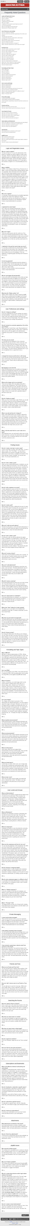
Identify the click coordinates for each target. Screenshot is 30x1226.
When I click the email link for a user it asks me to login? (13, 44)
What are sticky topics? (6, 77)
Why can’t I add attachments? (8, 58)
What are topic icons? (6, 80)
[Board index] (15, 5)
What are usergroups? (6, 87)
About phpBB (18, 1154)
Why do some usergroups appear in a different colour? (13, 91)
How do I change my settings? (8, 32)
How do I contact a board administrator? (10, 142)
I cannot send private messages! (8, 98)
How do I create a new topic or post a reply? (11, 49)
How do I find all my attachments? (9, 132)
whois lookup (22, 1180)
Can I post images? (6, 73)
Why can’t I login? (5, 22)
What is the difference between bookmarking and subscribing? (15, 122)
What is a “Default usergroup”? (8, 92)
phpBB (8, 376)
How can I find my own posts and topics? (10, 117)
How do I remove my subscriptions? (9, 126)
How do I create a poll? (6, 53)
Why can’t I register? (6, 20)
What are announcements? (7, 76)
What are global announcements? (9, 74)
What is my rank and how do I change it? (10, 43)
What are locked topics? (7, 78)
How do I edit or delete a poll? (8, 55)
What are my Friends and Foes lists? (9, 106)
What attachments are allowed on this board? (11, 130)
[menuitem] (4, 1)
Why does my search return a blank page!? (11, 115)
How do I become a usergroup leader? (10, 89)
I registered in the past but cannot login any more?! (12, 24)
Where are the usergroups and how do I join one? (12, 88)
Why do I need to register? (7, 17)
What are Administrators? (7, 84)
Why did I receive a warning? (8, 59)
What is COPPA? (5, 18)
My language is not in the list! (8, 39)
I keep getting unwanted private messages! (11, 99)
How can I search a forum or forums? (9, 112)
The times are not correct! (7, 36)
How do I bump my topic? (7, 64)
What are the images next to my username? (11, 40)
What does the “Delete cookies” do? (9, 28)
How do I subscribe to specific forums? (10, 125)
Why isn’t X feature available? (8, 138)
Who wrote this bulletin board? (8, 136)
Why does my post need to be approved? (10, 63)
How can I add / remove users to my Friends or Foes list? (13, 108)
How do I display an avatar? (7, 41)
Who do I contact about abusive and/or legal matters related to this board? (14, 140)
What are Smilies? (5, 72)
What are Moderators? (6, 85)
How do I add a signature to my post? (9, 51)
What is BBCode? (5, 69)
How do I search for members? (8, 116)
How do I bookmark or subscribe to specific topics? (12, 123)
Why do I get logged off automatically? (10, 26)
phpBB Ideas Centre (10, 1166)
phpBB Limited (12, 1151)
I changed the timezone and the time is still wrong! (12, 37)
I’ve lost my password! (6, 25)
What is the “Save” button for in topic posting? (11, 62)
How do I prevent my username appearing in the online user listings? (14, 34)
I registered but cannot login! (8, 21)
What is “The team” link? (7, 93)
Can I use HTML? (5, 70)
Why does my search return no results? (10, 113)
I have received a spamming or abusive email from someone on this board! (15, 101)
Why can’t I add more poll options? (9, 54)
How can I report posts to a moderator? (10, 60)
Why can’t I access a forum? (7, 56)
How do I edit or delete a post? (8, 50)
